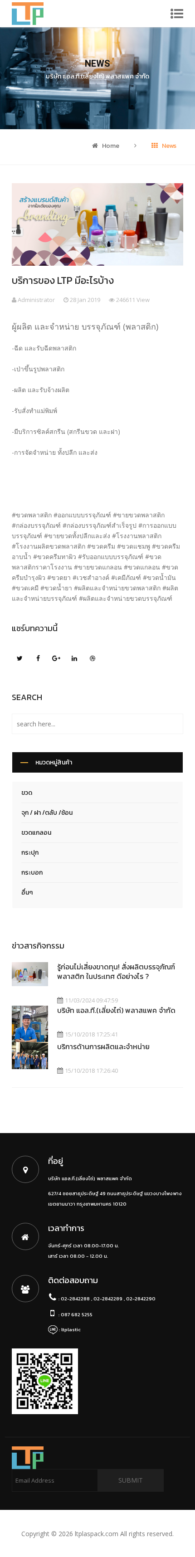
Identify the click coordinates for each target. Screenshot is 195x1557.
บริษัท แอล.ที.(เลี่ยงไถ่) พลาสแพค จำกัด (116, 1010)
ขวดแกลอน (36, 832)
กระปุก (30, 852)
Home (110, 146)
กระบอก (32, 872)
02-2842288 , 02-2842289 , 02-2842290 (108, 1298)
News (168, 146)
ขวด (26, 793)
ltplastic (71, 1329)
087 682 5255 (77, 1314)
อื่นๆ (27, 892)
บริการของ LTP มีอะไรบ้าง (63, 280)
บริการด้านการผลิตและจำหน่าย (103, 1046)
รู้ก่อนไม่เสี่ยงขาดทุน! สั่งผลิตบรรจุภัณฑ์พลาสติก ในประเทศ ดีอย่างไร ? (116, 971)
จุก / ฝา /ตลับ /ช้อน (47, 812)
